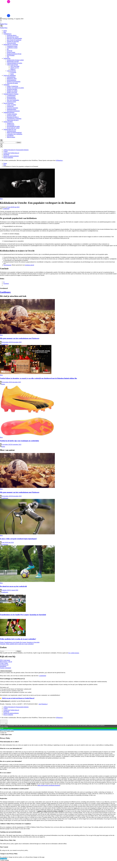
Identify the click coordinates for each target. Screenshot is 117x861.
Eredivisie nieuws (11, 35)
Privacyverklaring (8, 157)
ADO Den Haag (14, 66)
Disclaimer (6, 154)
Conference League (12, 47)
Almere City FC (14, 67)
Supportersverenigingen (13, 111)
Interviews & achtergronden (14, 38)
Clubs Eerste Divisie (12, 64)
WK (8, 57)
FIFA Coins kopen (5, 660)
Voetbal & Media (8, 121)
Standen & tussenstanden (13, 81)
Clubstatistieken (11, 77)
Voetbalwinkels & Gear (9, 129)
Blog (4, 32)
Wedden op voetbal (12, 91)
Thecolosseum (7, 265)
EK (8, 49)
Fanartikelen (10, 135)
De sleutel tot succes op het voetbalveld (13, 586)
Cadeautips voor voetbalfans (14, 134)
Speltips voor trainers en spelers (15, 87)
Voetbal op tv (10, 123)
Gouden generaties (12, 114)
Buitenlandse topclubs (13, 61)
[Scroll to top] (3, 722)
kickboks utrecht (29, 265)
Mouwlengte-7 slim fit (6, 661)
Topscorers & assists (12, 83)
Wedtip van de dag (12, 92)
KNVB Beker (10, 55)
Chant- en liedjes (11, 104)
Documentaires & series (13, 126)
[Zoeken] (1, 26)
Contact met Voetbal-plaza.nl (11, 153)
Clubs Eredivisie (11, 70)
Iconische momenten (12, 108)
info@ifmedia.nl (43, 704)
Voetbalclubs (6, 58)
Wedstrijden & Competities (10, 44)
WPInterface (59, 160)
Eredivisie (9, 50)
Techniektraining (11, 98)
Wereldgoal (3, 666)
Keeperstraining (11, 97)
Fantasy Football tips (12, 86)
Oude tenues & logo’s (13, 120)
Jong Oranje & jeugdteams (14, 40)
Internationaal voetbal (13, 37)
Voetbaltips (6, 84)
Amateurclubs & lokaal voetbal (15, 60)
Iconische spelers (11, 115)
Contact (5, 151)
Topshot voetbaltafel (5, 668)
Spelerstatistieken (11, 80)
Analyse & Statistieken (9, 75)
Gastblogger (6, 208)
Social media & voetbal (13, 128)
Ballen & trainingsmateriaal (14, 132)
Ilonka (3, 384)
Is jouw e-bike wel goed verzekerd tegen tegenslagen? (18, 539)
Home (5, 30)
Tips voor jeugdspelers (13, 100)
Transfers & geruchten (13, 41)
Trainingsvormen (11, 101)
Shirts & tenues (11, 137)
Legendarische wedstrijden (14, 118)
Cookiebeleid (42, 675)
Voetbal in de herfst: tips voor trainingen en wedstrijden (19, 441)
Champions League (12, 46)
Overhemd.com (4, 664)
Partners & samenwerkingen (11, 156)
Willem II (12, 69)
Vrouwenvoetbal (11, 43)
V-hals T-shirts (4, 663)
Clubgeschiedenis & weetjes (14, 63)
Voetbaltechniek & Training (10, 94)
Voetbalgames (10, 124)
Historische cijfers (12, 78)
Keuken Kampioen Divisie (14, 54)
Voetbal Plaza (3, 24)
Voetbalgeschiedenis (8, 112)
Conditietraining (11, 95)
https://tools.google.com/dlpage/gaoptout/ (49, 785)
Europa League (11, 52)
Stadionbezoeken (11, 109)
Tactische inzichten (12, 89)
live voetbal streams (73, 653)
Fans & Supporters (8, 103)
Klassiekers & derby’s (13, 117)
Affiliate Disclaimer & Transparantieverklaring (16, 150)
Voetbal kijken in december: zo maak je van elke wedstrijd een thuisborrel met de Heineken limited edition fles (38, 378)
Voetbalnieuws (7, 33)
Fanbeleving (10, 106)
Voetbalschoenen (11, 131)
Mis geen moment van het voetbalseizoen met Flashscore (19, 338)
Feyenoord (13, 72)
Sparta (12, 74)
